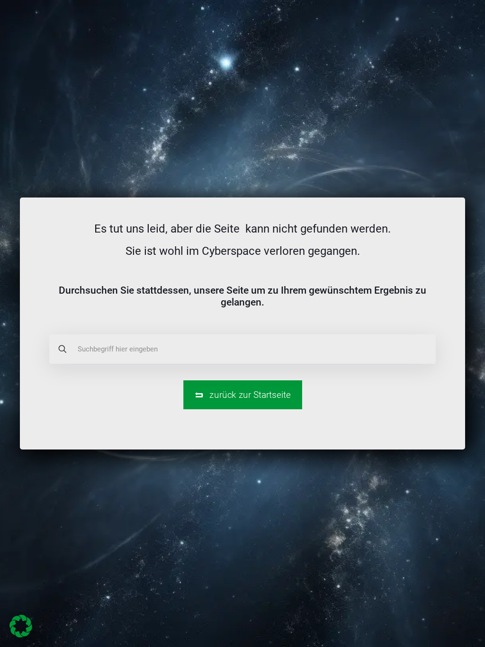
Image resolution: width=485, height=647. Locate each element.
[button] (21, 626)
